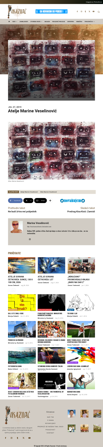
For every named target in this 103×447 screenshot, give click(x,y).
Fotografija (12, 362)
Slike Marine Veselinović (48, 192)
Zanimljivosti (13, 310)
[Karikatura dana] (81, 381)
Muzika (40, 388)
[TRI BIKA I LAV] (81, 302)
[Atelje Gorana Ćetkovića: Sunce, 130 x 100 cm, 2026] (21, 265)
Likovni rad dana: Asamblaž (78, 366)
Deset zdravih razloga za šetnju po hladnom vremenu (21, 392)
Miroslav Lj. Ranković (45, 318)
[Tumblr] (85, 11)
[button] (98, 12)
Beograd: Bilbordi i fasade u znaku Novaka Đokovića (51, 341)
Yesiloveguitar (43, 396)
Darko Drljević (72, 394)
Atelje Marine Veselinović (29, 192)
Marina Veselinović (38, 223)
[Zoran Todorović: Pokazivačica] (97, 413)
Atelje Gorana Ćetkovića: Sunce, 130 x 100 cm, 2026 (20, 279)
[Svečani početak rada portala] (84, 428)
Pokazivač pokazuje (44, 310)
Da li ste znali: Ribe (15, 313)
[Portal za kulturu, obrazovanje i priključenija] (17, 12)
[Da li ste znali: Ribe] (22, 302)
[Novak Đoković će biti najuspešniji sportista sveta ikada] (71, 413)
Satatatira (71, 388)
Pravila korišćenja (61, 446)
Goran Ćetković (13, 285)
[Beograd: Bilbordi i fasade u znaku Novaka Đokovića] (51, 329)
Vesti (69, 336)
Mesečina (41, 362)
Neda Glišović (13, 369)
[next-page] (13, 290)
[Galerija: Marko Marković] (97, 428)
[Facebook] (77, 11)
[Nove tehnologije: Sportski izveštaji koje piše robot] (81, 329)
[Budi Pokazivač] (71, 428)
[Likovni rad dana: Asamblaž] (81, 355)
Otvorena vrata (72, 362)
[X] (89, 11)
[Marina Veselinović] (17, 232)
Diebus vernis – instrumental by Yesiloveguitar (51, 392)
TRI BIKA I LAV (72, 313)
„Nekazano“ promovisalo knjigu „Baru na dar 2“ (79, 279)
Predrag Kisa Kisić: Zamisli (81, 211)
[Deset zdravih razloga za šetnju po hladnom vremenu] (22, 381)
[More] (50, 200)
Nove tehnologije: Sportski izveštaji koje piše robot (78, 341)
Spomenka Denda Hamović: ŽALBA (50, 366)
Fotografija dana (15, 366)
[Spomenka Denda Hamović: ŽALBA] (51, 355)
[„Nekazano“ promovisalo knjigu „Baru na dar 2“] (81, 265)
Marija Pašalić (13, 316)
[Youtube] (93, 11)
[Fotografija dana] (22, 355)
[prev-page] (9, 290)
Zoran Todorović (74, 285)
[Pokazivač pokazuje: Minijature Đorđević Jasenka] (51, 302)
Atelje (10, 272)
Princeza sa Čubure (15, 340)
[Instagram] (81, 11)
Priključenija (42, 336)
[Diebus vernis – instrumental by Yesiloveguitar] (51, 381)
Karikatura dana (73, 391)
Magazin (70, 310)
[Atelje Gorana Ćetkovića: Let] (51, 265)
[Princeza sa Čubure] (22, 329)
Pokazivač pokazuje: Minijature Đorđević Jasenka (50, 314)
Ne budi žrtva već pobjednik (22, 211)
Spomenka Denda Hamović (48, 369)
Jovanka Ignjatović (74, 369)
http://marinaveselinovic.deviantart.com (39, 226)
